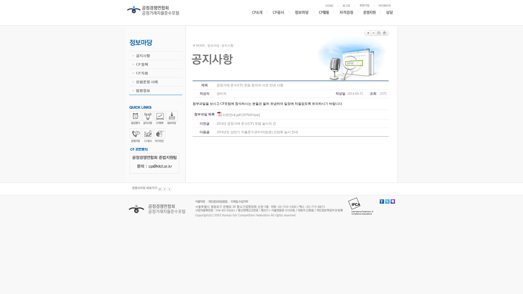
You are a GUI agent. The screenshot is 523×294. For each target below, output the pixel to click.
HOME (200, 45)
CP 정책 (142, 64)
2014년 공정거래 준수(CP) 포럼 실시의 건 (246, 123)
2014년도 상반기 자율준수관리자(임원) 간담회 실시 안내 (257, 132)
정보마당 (213, 45)
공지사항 (143, 56)
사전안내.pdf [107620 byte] (241, 115)
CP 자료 (142, 73)
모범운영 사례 (147, 82)
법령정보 (143, 90)
